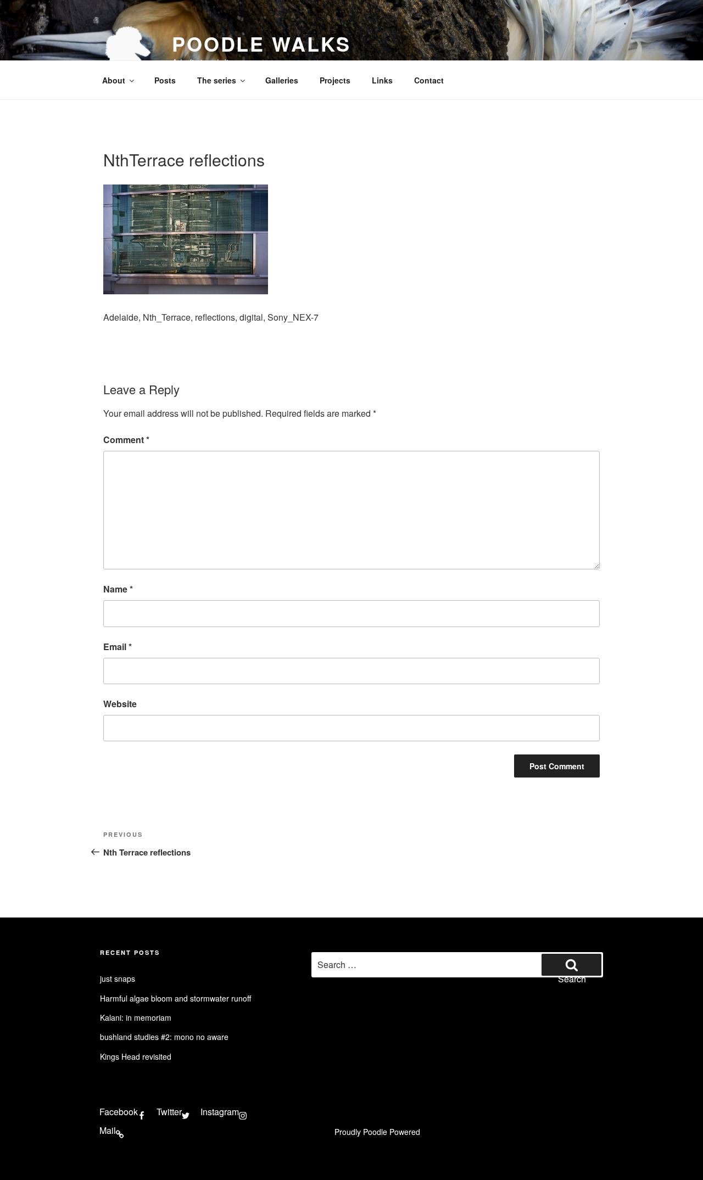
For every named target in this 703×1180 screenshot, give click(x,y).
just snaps (117, 978)
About (113, 80)
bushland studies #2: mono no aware (164, 1036)
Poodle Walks (261, 43)
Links (382, 80)
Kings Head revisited (135, 1056)
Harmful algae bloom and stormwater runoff (175, 998)
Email (117, 646)
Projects (335, 80)
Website (120, 703)
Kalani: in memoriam (135, 1017)
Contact (429, 80)
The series (216, 80)
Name (118, 589)
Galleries (281, 80)
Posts (165, 80)
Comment (126, 439)
